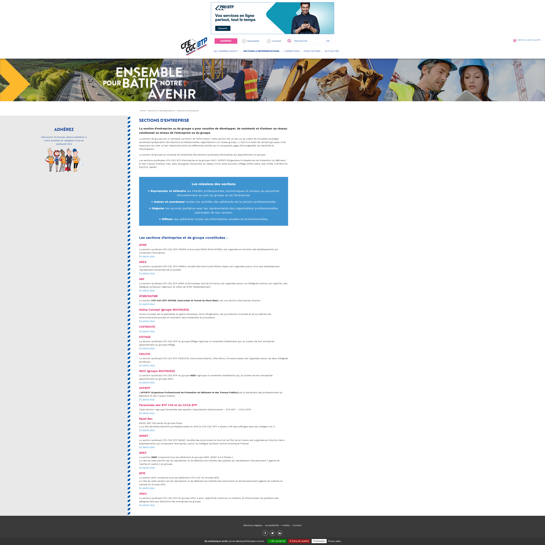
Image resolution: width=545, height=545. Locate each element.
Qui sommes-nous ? (226, 51)
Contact (276, 41)
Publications (312, 51)
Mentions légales (252, 525)
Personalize (319, 541)
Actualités (332, 51)
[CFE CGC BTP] (194, 46)
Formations (291, 51)
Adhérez (226, 41)
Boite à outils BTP (529, 40)
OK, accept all (278, 541)
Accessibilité (272, 525)
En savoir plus (147, 256)
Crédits (286, 525)
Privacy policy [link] (334, 541)
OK (328, 40)
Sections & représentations (261, 51)
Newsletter (253, 41)
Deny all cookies (300, 541)
